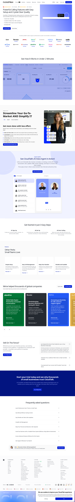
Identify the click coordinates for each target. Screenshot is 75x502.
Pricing (43, 2)
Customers (29, 2)
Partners (39, 2)
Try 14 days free (7, 354)
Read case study (9, 323)
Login (57, 2)
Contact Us (19, 484)
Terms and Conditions (37, 484)
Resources (34, 2)
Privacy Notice (28, 484)
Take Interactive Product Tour (10, 144)
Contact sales (68, 2)
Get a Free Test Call (37, 171)
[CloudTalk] (8, 2)
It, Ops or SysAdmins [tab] (14, 119)
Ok (64, 498)
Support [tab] (8, 119)
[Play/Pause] (46, 209)
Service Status (48, 484)
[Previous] (4, 329)
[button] (54, 2)
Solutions (23, 2)
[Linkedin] (11, 484)
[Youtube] (12, 484)
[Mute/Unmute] (50, 209)
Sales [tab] (4, 119)
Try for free (62, 2)
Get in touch (61, 447)
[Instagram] (9, 484)
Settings (46, 498)
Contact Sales (7, 28)
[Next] (9, 329)
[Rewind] (48, 209)
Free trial (8, 271)
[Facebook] (7, 484)
